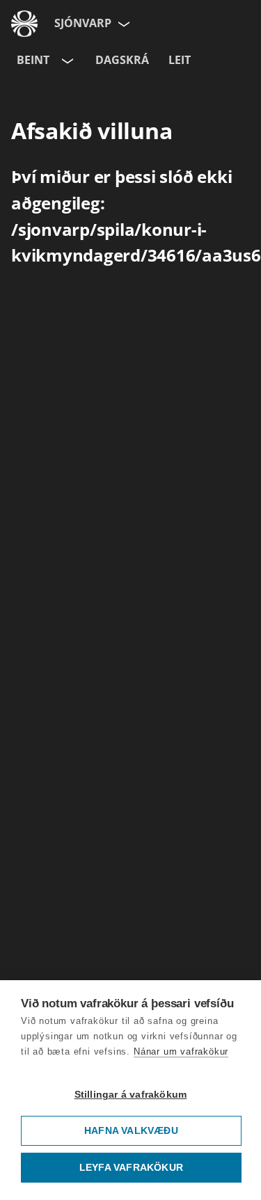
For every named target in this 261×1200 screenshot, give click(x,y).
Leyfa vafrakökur (131, 1167)
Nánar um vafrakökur (181, 1051)
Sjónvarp (82, 23)
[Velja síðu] (122, 23)
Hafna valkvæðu (131, 1131)
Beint (33, 59)
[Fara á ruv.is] (24, 23)
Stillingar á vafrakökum (130, 1094)
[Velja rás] (66, 60)
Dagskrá (122, 59)
